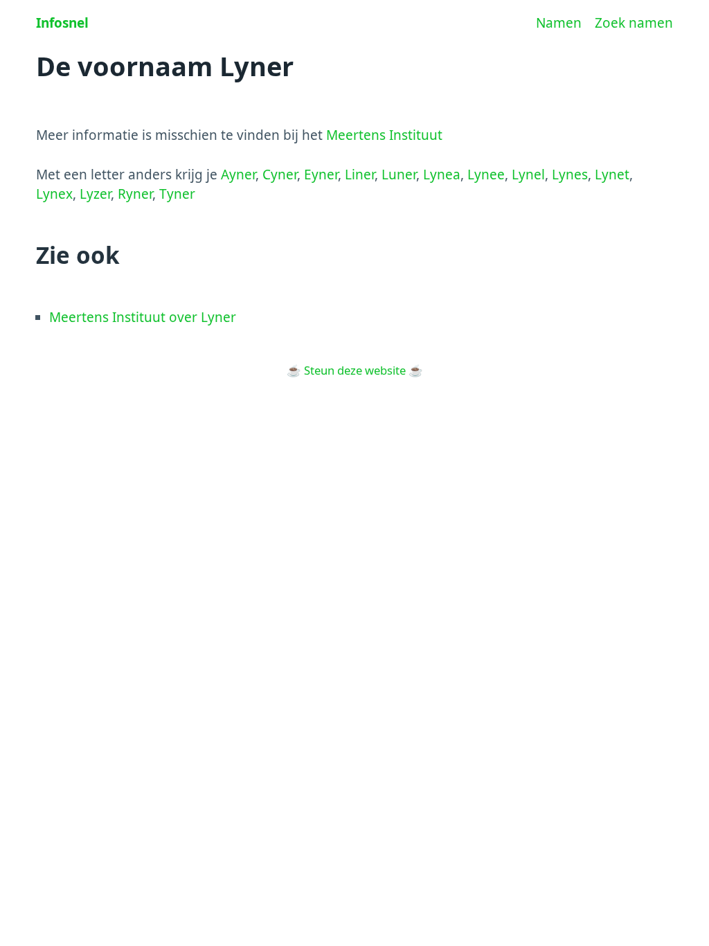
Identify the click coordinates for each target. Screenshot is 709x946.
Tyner (177, 194)
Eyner (321, 175)
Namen (559, 23)
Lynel (528, 175)
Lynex (54, 194)
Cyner (279, 175)
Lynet (612, 175)
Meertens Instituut (384, 135)
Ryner (135, 194)
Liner (360, 175)
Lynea (441, 175)
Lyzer (95, 194)
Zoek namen (634, 23)
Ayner (238, 175)
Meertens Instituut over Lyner (142, 317)
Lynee (486, 175)
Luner (399, 175)
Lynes (570, 175)
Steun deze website (355, 370)
